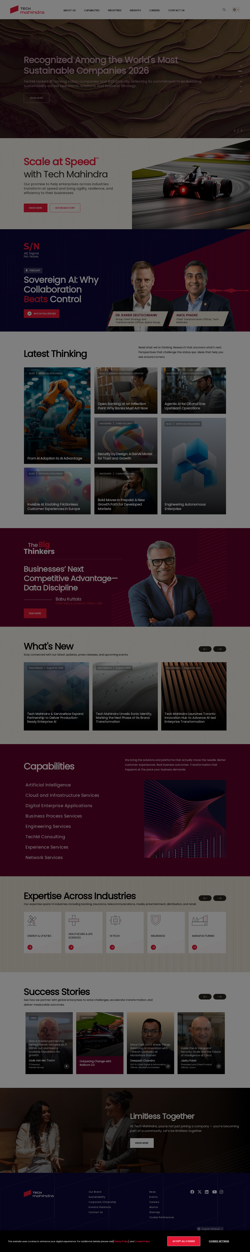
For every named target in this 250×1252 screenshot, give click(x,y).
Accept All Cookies (184, 1241)
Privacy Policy (121, 1241)
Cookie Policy (142, 1241)
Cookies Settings (219, 1241)
